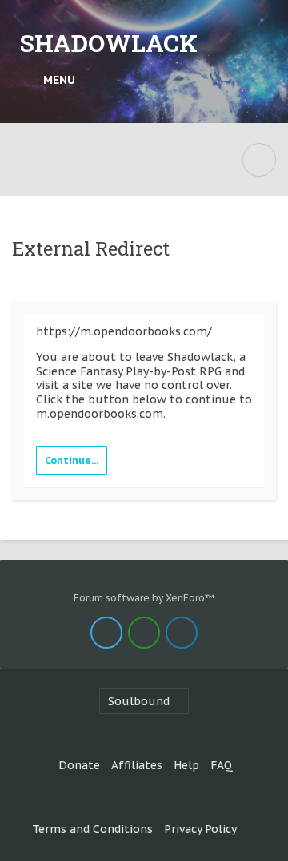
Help (186, 765)
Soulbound (139, 701)
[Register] (260, 80)
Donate (79, 765)
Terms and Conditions (92, 829)
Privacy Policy (200, 829)
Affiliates (136, 765)
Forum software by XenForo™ (144, 598)
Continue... (71, 460)
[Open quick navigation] (259, 160)
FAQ (221, 765)
